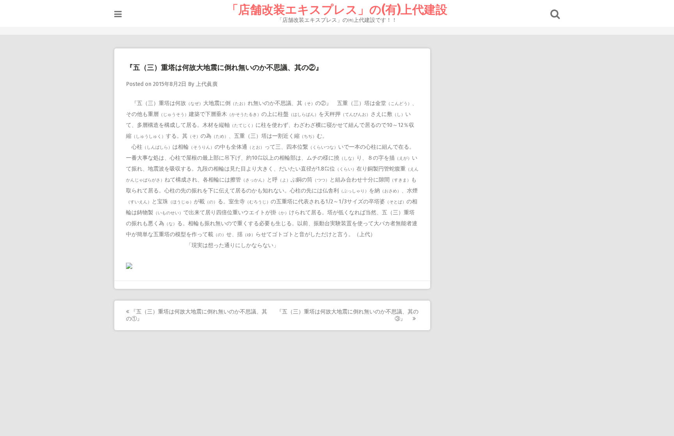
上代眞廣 (207, 84)
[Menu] (118, 14)
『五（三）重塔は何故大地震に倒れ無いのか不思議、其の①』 (196, 315)
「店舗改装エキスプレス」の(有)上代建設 (337, 10)
